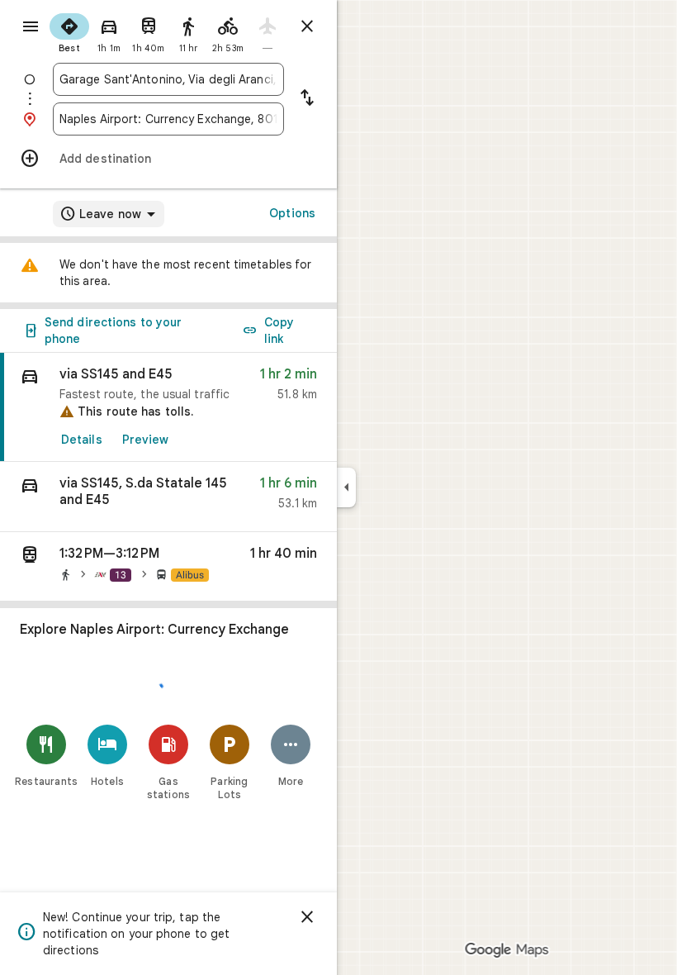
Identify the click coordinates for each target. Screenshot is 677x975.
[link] (168, 407)
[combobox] (168, 79)
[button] (168, 497)
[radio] (69, 31)
